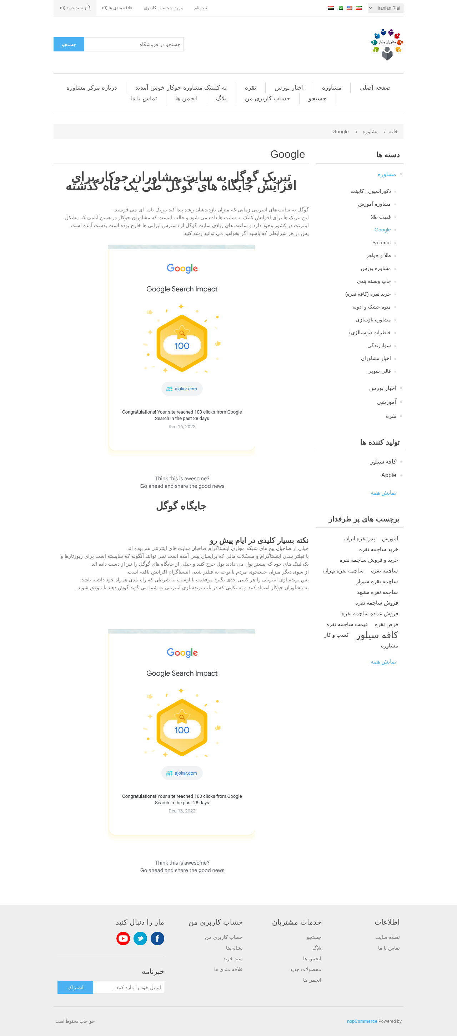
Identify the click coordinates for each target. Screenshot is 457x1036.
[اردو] (340, 7)
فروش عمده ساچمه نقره (370, 613)
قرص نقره (386, 624)
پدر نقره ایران (359, 538)
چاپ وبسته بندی (374, 281)
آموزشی (386, 402)
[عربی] (331, 7)
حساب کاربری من (267, 98)
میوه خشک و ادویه (371, 307)
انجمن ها (186, 98)
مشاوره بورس (376, 268)
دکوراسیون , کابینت (371, 191)
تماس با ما (143, 98)
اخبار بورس (289, 87)
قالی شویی (379, 371)
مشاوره (331, 87)
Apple (388, 475)
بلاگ (221, 98)
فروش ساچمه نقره (376, 603)
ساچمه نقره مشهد (377, 592)
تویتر (140, 938)
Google (383, 229)
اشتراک (75, 987)
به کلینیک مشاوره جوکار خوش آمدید (181, 87)
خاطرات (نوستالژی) (370, 332)
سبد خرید (233, 958)
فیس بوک (157, 938)
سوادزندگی (379, 345)
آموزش (390, 538)
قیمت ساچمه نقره (347, 624)
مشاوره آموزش (374, 204)
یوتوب (123, 938)
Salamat (381, 242)
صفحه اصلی (375, 87)
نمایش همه (383, 493)
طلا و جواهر (378, 255)
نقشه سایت (387, 937)
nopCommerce (362, 1021)
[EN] (349, 7)
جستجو (69, 44)
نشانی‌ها (234, 948)
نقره (250, 87)
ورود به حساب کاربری (163, 7)
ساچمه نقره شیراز (377, 581)
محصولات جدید (305, 969)
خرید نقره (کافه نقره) (368, 294)
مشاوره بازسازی (373, 319)
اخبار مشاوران (376, 358)
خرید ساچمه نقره (378, 549)
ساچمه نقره (384, 570)
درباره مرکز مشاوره (91, 87)
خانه (393, 131)
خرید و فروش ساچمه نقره (369, 560)
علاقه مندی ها (228, 969)
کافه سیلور (383, 462)
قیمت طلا (381, 217)
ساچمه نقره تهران (343, 570)
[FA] (359, 7)
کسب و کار (336, 635)
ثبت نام (200, 7)
